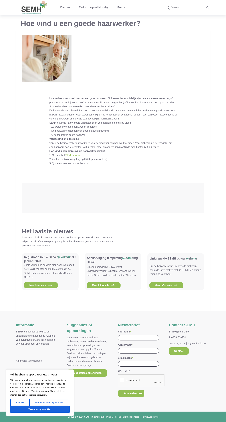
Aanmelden (130, 393)
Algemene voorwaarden (29, 360)
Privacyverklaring (150, 417)
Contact (178, 351)
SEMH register (73, 155)
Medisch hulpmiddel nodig (93, 7)
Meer (119, 7)
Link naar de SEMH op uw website (173, 258)
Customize (20, 402)
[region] (40, 392)
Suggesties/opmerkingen (87, 373)
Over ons (65, 7)
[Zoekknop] (207, 7)
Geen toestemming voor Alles (49, 402)
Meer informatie (40, 286)
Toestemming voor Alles (40, 409)
